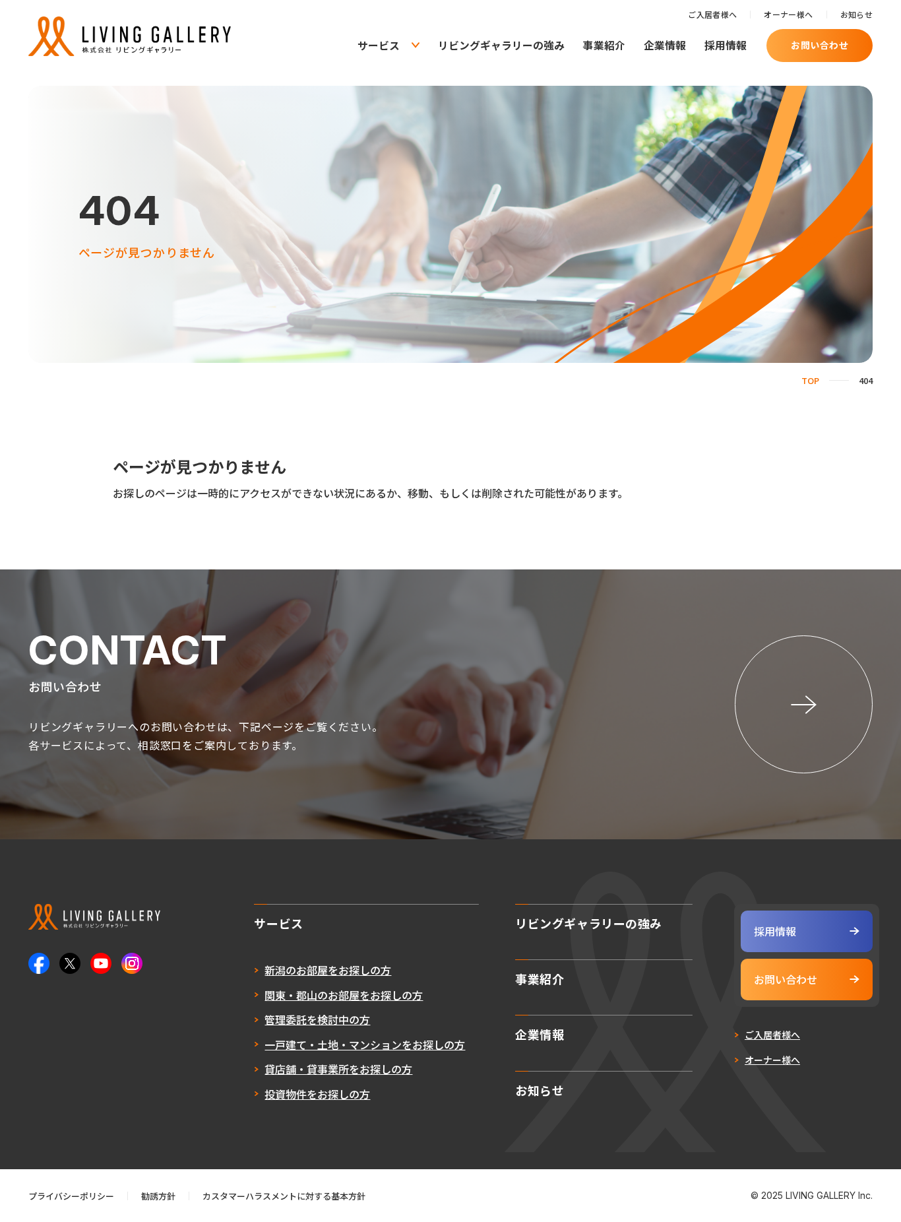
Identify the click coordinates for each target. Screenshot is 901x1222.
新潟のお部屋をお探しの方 (327, 970)
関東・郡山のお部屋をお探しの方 (343, 995)
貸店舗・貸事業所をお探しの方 (338, 1069)
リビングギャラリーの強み (501, 45)
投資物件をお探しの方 (317, 1094)
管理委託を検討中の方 (317, 1019)
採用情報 (725, 45)
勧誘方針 (158, 1196)
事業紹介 (604, 45)
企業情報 (665, 45)
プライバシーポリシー (71, 1196)
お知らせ (856, 14)
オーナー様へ (788, 14)
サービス (378, 45)
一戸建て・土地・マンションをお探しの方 (364, 1044)
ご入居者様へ (712, 14)
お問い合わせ (819, 44)
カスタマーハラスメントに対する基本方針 (283, 1196)
